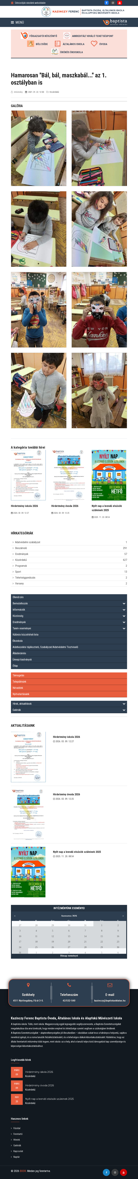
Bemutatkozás (20, 603)
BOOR (23, 1171)
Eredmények (21, 554)
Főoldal (16, 1128)
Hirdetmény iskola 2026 (66, 737)
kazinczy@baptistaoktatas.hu (110, 1000)
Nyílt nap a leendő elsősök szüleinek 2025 (77, 851)
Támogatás (18, 675)
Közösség (18, 615)
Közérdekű (21, 560)
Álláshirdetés (19, 653)
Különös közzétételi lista (25, 634)
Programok (21, 565)
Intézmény (18, 92)
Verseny (19, 583)
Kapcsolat (18, 1151)
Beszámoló (21, 548)
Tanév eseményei (22, 628)
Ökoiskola (18, 640)
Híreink (16, 1139)
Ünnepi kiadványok (22, 659)
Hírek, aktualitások (22, 703)
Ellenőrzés (18, 597)
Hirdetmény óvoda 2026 (66, 794)
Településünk (19, 681)
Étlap (15, 665)
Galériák (17, 710)
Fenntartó (18, 1134)
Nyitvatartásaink (21, 694)
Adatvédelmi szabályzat (27, 542)
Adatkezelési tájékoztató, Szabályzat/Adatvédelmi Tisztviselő (45, 647)
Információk (19, 609)
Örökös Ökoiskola (71, 52)
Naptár (16, 1157)
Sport (18, 571)
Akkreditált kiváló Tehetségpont (92, 36)
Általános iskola (73, 44)
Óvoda (103, 44)
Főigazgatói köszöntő (43, 36)
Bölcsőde (42, 44)
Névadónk (18, 687)
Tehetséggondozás (25, 577)
